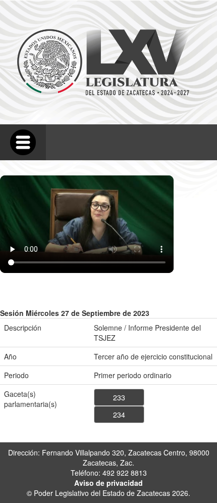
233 (119, 397)
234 (119, 414)
